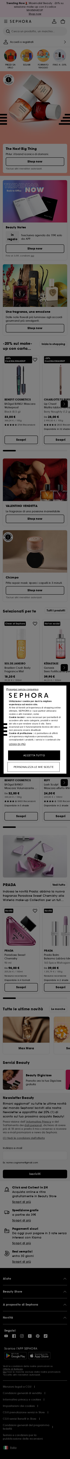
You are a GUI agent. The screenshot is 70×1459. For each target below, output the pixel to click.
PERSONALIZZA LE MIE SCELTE (33, 766)
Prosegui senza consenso (22, 689)
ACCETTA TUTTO (34, 755)
